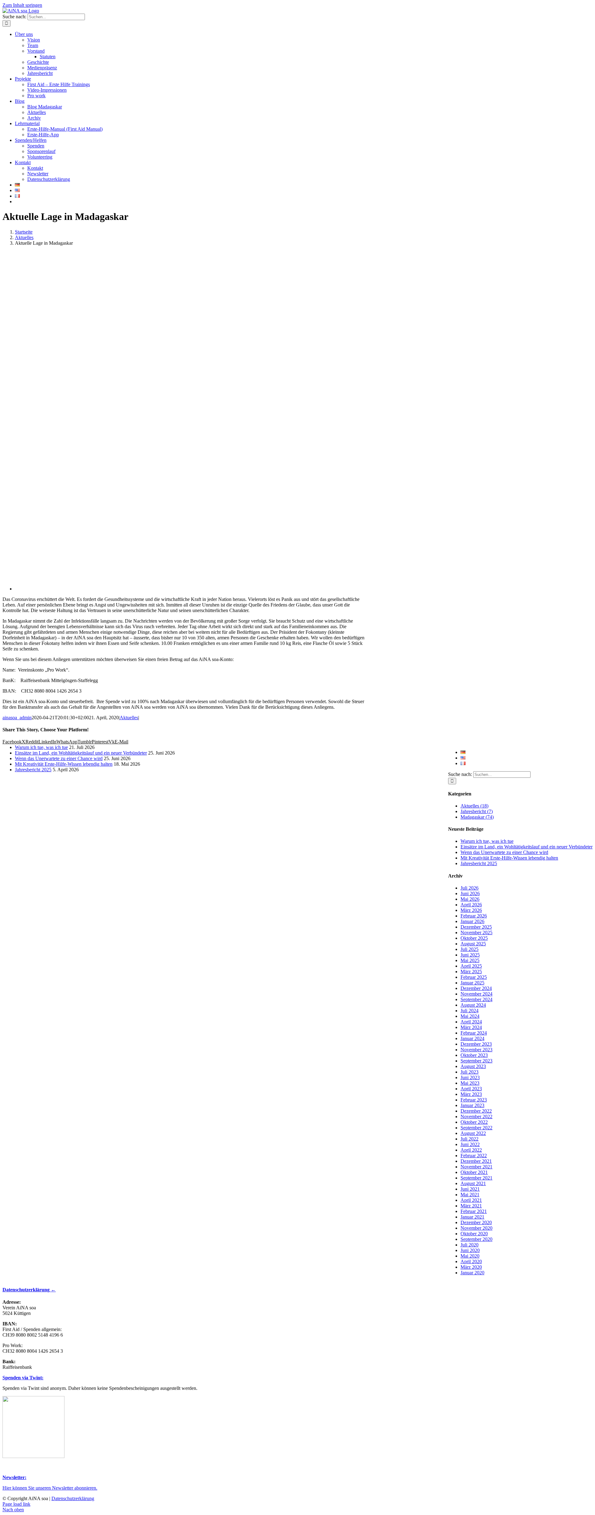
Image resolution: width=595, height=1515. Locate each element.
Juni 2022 (470, 1144)
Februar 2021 (474, 1211)
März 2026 (471, 910)
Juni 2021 (470, 1189)
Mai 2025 (470, 960)
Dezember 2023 (476, 1044)
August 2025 (473, 943)
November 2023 (476, 1049)
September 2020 (476, 1239)
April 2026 (471, 904)
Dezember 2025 (476, 927)
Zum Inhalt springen (22, 5)
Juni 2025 (470, 954)
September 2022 (476, 1127)
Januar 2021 (472, 1216)
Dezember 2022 (476, 1111)
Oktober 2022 (474, 1122)
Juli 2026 (469, 888)
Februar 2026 (474, 915)
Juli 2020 (469, 1244)
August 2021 (473, 1183)
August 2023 (473, 1066)
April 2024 (471, 1021)
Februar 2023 (474, 1099)
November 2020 (476, 1228)
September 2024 (476, 999)
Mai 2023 (470, 1083)
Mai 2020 (470, 1256)
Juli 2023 (469, 1072)
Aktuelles (129, 717)
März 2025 (471, 971)
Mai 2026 (470, 899)
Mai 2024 (470, 1016)
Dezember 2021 (476, 1161)
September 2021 (476, 1177)
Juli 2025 (469, 949)
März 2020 (471, 1267)
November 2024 (476, 993)
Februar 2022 (474, 1155)
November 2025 (476, 932)
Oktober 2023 (474, 1055)
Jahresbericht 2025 (479, 863)
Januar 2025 (472, 982)
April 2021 (471, 1200)
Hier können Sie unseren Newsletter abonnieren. (49, 1488)
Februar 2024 (474, 1033)
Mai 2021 (470, 1194)
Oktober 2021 (474, 1172)
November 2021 (476, 1166)
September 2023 (476, 1060)
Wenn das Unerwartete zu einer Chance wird (504, 852)
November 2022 (476, 1116)
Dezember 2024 (476, 988)
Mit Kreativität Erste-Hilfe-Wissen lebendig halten (509, 857)
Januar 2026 (472, 921)
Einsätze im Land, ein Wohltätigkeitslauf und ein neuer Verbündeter (527, 846)
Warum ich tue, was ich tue (487, 841)
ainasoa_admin (17, 717)
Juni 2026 (470, 893)
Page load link (16, 1504)
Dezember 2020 (476, 1222)
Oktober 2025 (474, 938)
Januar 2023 (472, 1105)
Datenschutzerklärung (72, 1498)
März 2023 (471, 1094)
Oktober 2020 (474, 1233)
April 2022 (471, 1150)
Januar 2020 (472, 1272)
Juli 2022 (469, 1138)
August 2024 (473, 1005)
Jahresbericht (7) (477, 811)
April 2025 (471, 966)
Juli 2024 (469, 1010)
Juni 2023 (470, 1077)
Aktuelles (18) (474, 805)
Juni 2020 (470, 1250)
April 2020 (471, 1261)
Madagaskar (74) (477, 817)
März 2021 (471, 1205)
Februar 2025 (474, 977)
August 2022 (473, 1133)
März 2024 (471, 1027)
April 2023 (471, 1088)
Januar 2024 (472, 1038)
